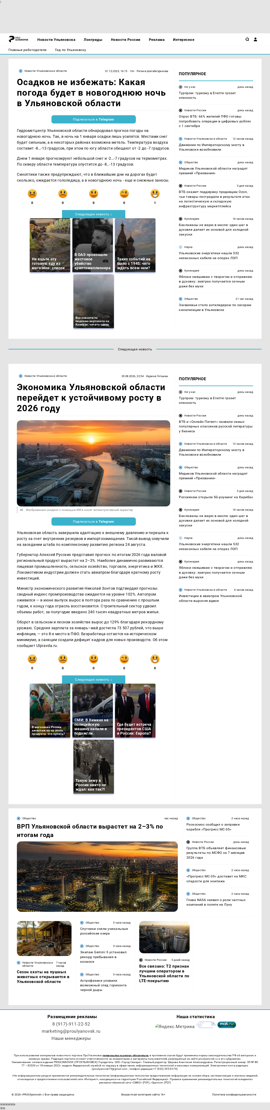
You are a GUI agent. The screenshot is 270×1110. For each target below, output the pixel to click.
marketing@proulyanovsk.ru (71, 1031)
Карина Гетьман (157, 376)
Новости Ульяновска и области (45, 70)
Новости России (195, 110)
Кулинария (191, 218)
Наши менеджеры (71, 1038)
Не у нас (190, 86)
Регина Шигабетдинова (152, 71)
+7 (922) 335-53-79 (165, 1068)
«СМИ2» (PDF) (140, 1082)
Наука (188, 247)
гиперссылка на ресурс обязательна (125, 1055)
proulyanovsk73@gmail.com (110, 1068)
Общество (191, 162)
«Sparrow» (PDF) (161, 1082)
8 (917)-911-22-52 (71, 1024)
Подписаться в (93, 119)
